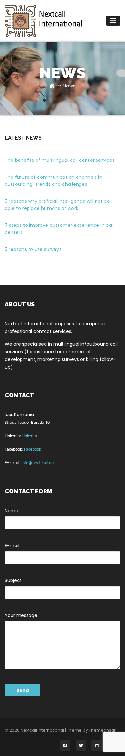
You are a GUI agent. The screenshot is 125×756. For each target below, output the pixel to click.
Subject (13, 580)
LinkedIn (29, 436)
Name (11, 510)
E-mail (12, 545)
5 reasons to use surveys (33, 249)
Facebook (32, 449)
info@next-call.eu (37, 463)
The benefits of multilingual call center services (60, 160)
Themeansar (102, 730)
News (69, 85)
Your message (21, 615)
